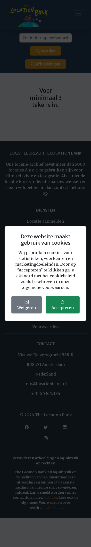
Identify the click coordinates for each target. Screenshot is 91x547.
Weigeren (26, 307)
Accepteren (62, 307)
